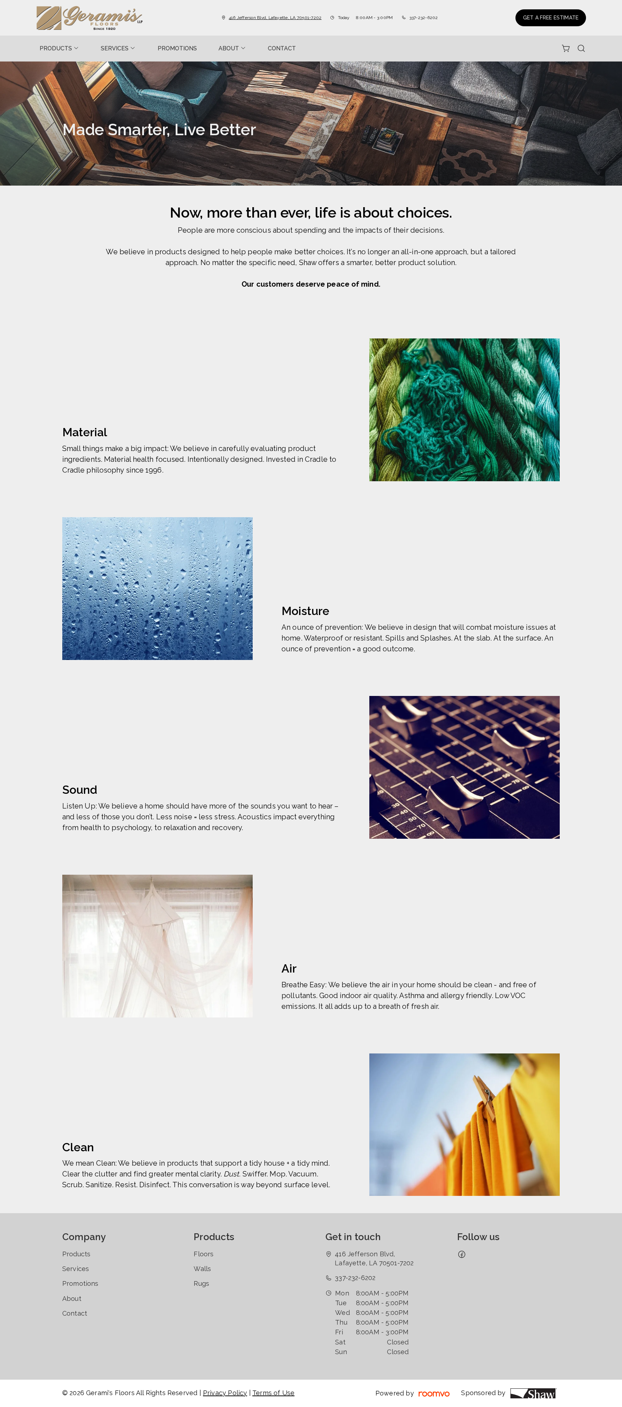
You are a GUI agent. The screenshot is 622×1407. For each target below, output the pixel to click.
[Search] (581, 48)
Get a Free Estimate (550, 18)
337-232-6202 (423, 17)
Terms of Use (273, 1393)
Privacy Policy (225, 1393)
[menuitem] (59, 49)
